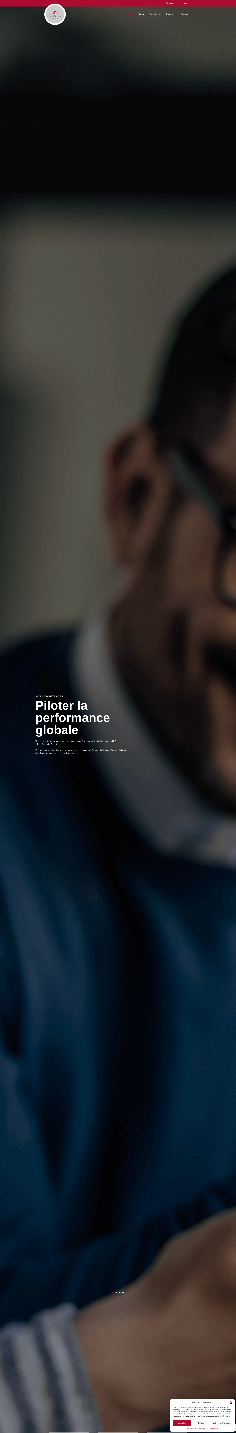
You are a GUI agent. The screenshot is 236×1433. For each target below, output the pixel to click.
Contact (184, 14)
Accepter (181, 1423)
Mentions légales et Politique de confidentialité (202, 1429)
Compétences (155, 14)
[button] (231, 1402)
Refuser (201, 1423)
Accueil (131, 14)
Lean (141, 14)
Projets (169, 14)
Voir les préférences (222, 1423)
